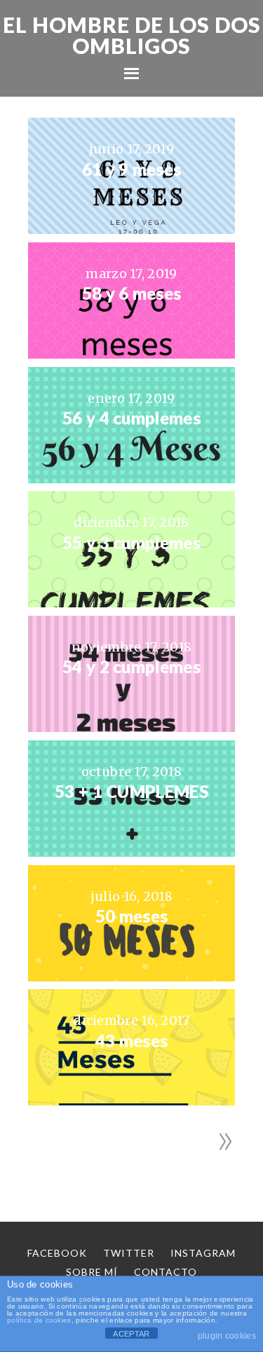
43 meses (131, 1041)
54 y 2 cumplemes (131, 667)
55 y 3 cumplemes (131, 543)
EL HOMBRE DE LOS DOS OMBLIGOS (132, 35)
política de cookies (39, 1320)
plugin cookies (227, 1336)
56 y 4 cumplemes (131, 418)
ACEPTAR (131, 1334)
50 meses (131, 916)
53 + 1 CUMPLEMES (131, 791)
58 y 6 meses (132, 293)
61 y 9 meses (132, 169)
